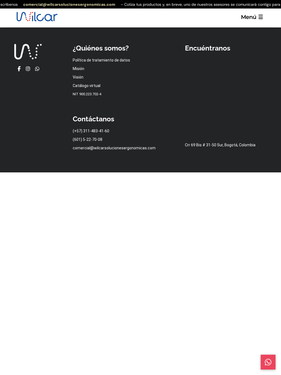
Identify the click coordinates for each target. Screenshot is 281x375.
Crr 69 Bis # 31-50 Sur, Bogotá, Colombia (220, 145)
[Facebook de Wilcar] (18, 69)
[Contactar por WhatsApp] (268, 362)
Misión (78, 68)
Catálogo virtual (86, 85)
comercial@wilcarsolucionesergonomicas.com (68, 4)
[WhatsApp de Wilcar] (37, 69)
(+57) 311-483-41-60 (91, 131)
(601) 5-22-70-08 (87, 139)
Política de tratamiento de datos (101, 60)
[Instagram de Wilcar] (28, 69)
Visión (78, 77)
